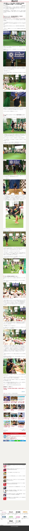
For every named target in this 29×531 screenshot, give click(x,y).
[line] (17, 440)
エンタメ (5, 431)
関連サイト (2, 510)
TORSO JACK (23, 5)
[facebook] (6, 440)
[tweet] (10, 440)
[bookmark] (23, 440)
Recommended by (21, 429)
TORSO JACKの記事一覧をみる (14, 433)
